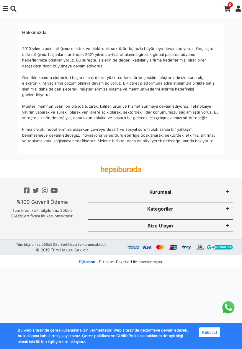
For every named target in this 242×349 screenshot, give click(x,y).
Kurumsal (160, 192)
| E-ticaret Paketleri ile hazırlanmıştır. (121, 261)
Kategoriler (160, 209)
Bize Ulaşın (160, 226)
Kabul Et (209, 332)
